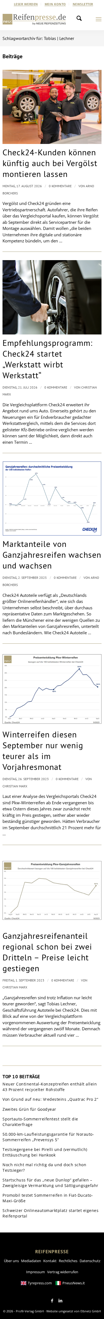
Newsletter (83, 4)
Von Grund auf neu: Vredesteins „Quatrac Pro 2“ (50, 1099)
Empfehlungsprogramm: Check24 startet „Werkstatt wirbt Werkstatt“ (47, 359)
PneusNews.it (73, 1282)
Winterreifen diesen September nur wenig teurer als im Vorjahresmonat (42, 750)
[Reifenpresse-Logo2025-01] (34, 19)
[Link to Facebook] (52, 1301)
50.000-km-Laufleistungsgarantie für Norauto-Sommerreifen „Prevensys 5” (48, 1137)
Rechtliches (68, 1260)
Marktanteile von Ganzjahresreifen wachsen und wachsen (51, 554)
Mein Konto (55, 4)
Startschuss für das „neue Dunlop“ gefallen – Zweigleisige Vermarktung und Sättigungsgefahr (50, 1182)
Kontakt (50, 1260)
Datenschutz (90, 1260)
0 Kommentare (60, 186)
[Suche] (80, 19)
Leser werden (26, 4)
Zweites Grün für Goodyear (29, 1109)
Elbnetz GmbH (90, 1311)
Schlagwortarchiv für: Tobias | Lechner (38, 38)
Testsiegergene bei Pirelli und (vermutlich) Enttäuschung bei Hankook (44, 1152)
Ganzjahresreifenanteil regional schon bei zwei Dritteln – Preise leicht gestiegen (47, 951)
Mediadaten (31, 1260)
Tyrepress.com (40, 1282)
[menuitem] (26, 4)
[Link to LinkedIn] (60, 1301)
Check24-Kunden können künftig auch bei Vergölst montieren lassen (49, 163)
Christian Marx (14, 786)
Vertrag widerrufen (62, 1271)
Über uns (11, 1260)
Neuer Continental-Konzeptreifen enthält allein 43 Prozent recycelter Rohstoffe (49, 1086)
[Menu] (99, 19)
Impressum (35, 1271)
